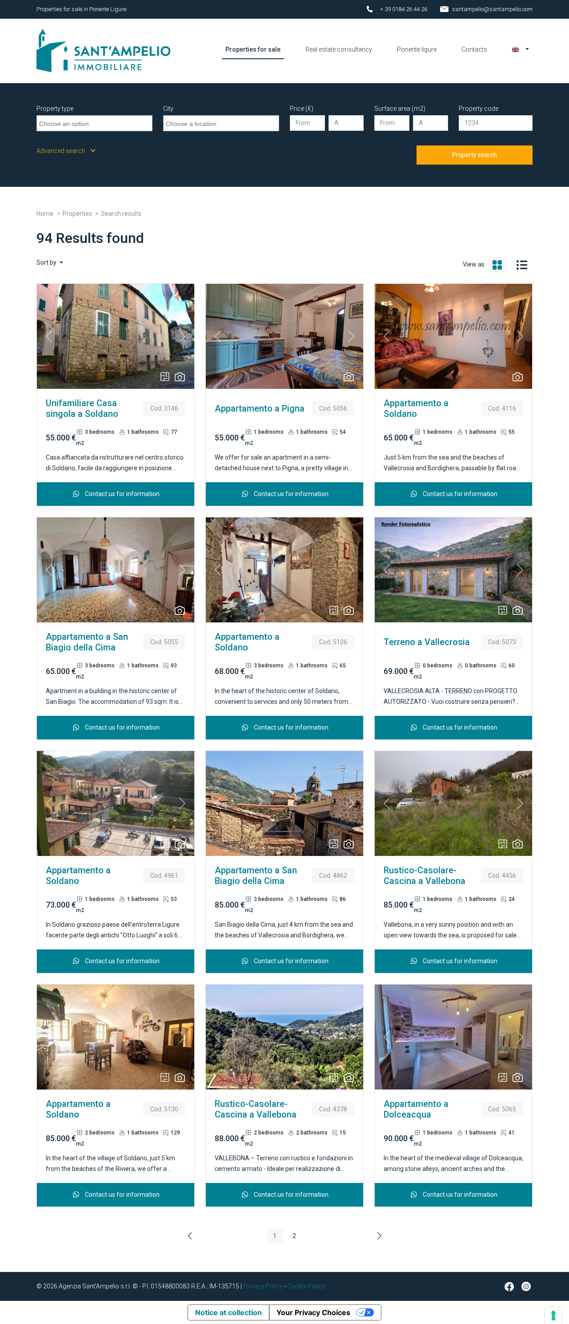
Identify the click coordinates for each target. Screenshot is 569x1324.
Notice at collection (228, 1312)
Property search (474, 154)
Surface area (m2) (399, 108)
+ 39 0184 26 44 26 (403, 9)
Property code (478, 108)
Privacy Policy (263, 1286)
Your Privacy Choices (313, 1312)
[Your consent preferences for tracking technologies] (553, 1315)
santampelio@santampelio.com (492, 9)
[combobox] (94, 123)
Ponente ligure (417, 49)
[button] (521, 49)
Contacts (474, 49)
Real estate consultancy (338, 49)
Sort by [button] (47, 262)
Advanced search (61, 150)
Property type (54, 108)
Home (44, 213)
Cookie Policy (306, 1286)
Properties (77, 213)
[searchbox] (95, 122)
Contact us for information (122, 493)
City (168, 108)
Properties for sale (252, 49)
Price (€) (301, 108)
